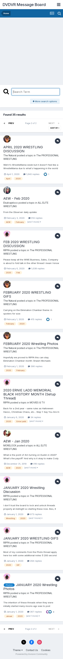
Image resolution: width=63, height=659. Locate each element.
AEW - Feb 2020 (16, 198)
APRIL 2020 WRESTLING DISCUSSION (23, 149)
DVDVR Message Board (24, 4)
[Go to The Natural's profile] (7, 139)
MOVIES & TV (37, 402)
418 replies (39, 463)
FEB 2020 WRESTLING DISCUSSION (21, 244)
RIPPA (6, 250)
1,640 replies (32, 174)
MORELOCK (9, 445)
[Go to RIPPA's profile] (7, 233)
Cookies (45, 650)
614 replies (37, 218)
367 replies (35, 611)
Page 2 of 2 (31, 123)
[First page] (4, 123)
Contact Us (32, 650)
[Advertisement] (31, 50)
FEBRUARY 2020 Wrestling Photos (30, 344)
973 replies (35, 514)
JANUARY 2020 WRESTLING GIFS (30, 538)
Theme (17, 650)
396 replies (36, 366)
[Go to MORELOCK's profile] (7, 433)
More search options (45, 101)
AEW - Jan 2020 (16, 441)
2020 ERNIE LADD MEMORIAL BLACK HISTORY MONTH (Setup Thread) (29, 394)
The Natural (9, 155)
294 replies (35, 561)
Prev (11, 123)
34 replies (35, 417)
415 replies (36, 319)
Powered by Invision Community (32, 654)
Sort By (54, 128)
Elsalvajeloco (10, 202)
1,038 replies (38, 268)
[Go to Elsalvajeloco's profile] (7, 190)
